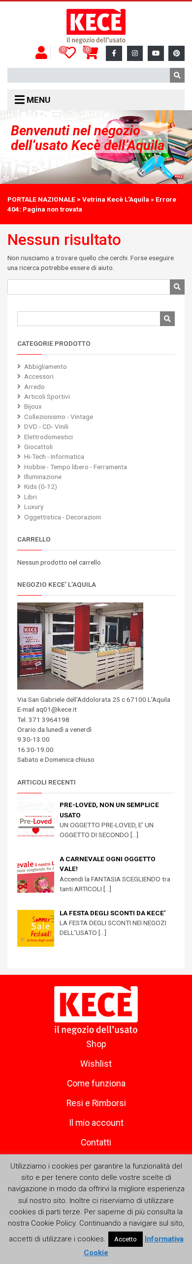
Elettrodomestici (48, 437)
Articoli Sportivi (47, 396)
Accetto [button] (125, 1239)
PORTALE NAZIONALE (41, 199)
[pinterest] (176, 53)
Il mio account (96, 1123)
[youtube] (156, 53)
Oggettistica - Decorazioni (62, 517)
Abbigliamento (45, 366)
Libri (30, 497)
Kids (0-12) (40, 486)
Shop (96, 1044)
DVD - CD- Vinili (46, 426)
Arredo (34, 387)
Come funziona (96, 1083)
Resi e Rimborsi (96, 1103)
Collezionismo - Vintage (58, 417)
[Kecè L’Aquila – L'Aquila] (96, 26)
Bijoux (33, 406)
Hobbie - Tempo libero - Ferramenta (75, 467)
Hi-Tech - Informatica (54, 456)
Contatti (96, 1142)
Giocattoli (38, 447)
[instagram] (135, 53)
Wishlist (96, 1064)
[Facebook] (114, 53)
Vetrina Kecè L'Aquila (115, 199)
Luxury (33, 507)
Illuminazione (43, 477)
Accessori (39, 376)
